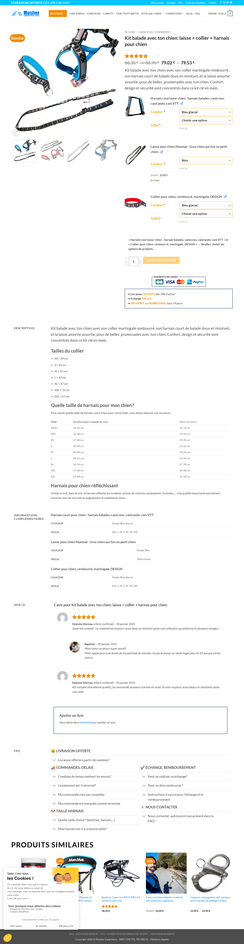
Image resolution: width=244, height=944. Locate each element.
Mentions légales (87, 934)
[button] (220, 14)
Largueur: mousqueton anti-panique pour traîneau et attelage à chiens (210, 899)
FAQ (197, 13)
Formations (174, 13)
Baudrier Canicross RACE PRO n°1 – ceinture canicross (122, 899)
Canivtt (108, 13)
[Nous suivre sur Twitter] (227, 2)
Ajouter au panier (161, 260)
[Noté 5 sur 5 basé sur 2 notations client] (179, 56)
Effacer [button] (183, 128)
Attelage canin (151, 13)
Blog (189, 13)
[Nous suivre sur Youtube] (231, 2)
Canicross (94, 13)
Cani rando (77, 13)
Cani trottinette (127, 13)
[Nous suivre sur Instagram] (224, 2)
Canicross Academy (195, 2)
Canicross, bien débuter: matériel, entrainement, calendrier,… (164, 899)
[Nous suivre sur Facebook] (221, 2)
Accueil (130, 32)
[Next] (112, 83)
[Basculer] (54, 760)
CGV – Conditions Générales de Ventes (124, 934)
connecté (85, 722)
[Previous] (18, 83)
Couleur (158, 112)
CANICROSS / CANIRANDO (154, 32)
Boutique (57, 13)
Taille (156, 125)
